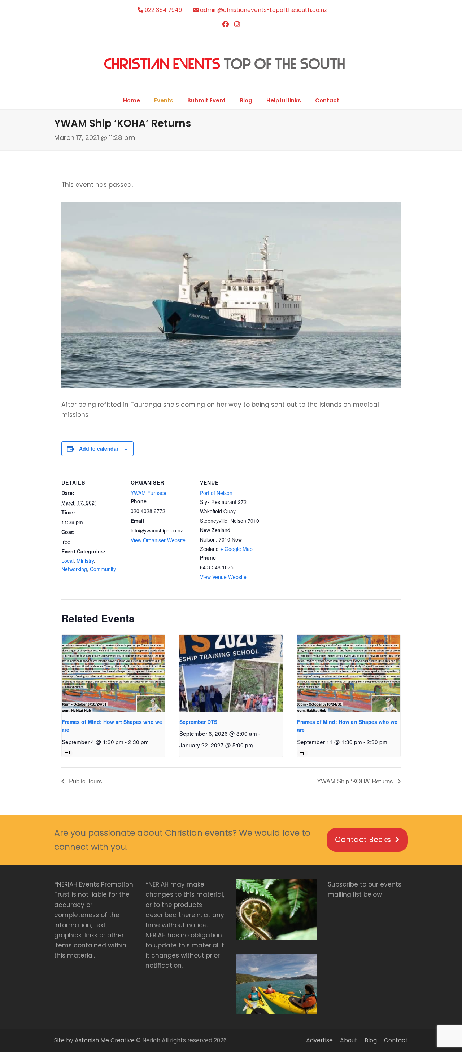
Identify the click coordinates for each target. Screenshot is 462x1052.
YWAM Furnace (148, 492)
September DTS (198, 721)
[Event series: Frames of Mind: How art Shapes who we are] (67, 753)
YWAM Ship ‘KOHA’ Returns (356, 780)
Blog (371, 1040)
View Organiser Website (158, 540)
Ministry (85, 560)
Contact (396, 1040)
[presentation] (113, 673)
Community (103, 569)
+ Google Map (236, 548)
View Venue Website (223, 576)
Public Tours (84, 780)
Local (67, 560)
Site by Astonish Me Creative (94, 1040)
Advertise (319, 1040)
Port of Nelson (216, 492)
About (348, 1040)
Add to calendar (98, 448)
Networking (74, 569)
